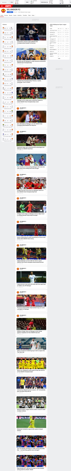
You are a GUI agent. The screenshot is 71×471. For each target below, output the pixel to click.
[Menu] (2, 6)
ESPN (8, 6)
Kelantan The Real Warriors (53, 54)
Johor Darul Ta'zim (53, 30)
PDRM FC (52, 56)
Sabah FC (52, 47)
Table (59, 58)
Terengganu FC (53, 39)
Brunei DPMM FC (53, 49)
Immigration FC (53, 40)
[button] (66, 6)
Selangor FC (52, 34)
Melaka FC (52, 51)
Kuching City (52, 32)
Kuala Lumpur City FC (53, 37)
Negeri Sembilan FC (53, 43)
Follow (10, 12)
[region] (59, 42)
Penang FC (52, 45)
